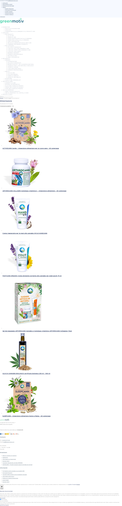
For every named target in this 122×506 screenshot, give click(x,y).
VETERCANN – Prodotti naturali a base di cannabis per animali (17, 464)
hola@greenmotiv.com (8, 442)
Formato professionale (15, 54)
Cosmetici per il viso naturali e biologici (21, 65)
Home (1, 98)
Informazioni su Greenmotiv (9, 459)
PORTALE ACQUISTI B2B (8, 5)
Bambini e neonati (13, 52)
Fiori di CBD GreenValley (13, 80)
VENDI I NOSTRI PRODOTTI (12, 91)
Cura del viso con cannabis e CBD (18, 48)
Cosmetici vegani (13, 67)
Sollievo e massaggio (14, 47)
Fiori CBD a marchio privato (14, 88)
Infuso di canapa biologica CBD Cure (19, 42)
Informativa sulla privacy (8, 476)
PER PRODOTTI (9, 34)
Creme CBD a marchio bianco (14, 87)
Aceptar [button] (74, 484)
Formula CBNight (13, 75)
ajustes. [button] (70, 484)
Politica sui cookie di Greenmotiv (10, 478)
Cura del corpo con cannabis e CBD (19, 50)
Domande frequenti (7, 472)
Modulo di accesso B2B (12, 28)
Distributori (5, 457)
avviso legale (6, 480)
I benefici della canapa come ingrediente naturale (15, 474)
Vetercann (8, 78)
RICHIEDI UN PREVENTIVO (12, 84)
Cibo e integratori (13, 41)
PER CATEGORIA (9, 45)
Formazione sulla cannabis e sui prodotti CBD (20, 31)
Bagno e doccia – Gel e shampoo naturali (21, 64)
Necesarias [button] (2, 498)
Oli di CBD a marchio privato (14, 85)
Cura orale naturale (14, 68)
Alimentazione (12, 61)
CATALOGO (5, 3)
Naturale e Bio (12, 55)
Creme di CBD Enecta (14, 77)
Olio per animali (13, 74)
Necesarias (4, 499)
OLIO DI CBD (11, 72)
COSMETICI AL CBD (10, 83)
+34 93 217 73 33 (6, 440)
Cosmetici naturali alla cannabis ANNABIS (13, 462)
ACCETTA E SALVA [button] (4, 505)
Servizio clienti (7, 94)
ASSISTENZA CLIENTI (7, 4)
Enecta (7, 71)
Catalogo (8, 30)
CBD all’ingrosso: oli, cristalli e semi (17, 92)
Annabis (7, 60)
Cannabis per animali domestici (18, 44)
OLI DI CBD (11, 35)
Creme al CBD (12, 37)
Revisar (78, 484)
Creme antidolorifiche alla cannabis (20, 38)
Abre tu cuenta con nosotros (9, 455)
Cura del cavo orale (14, 51)
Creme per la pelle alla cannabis (18, 40)
